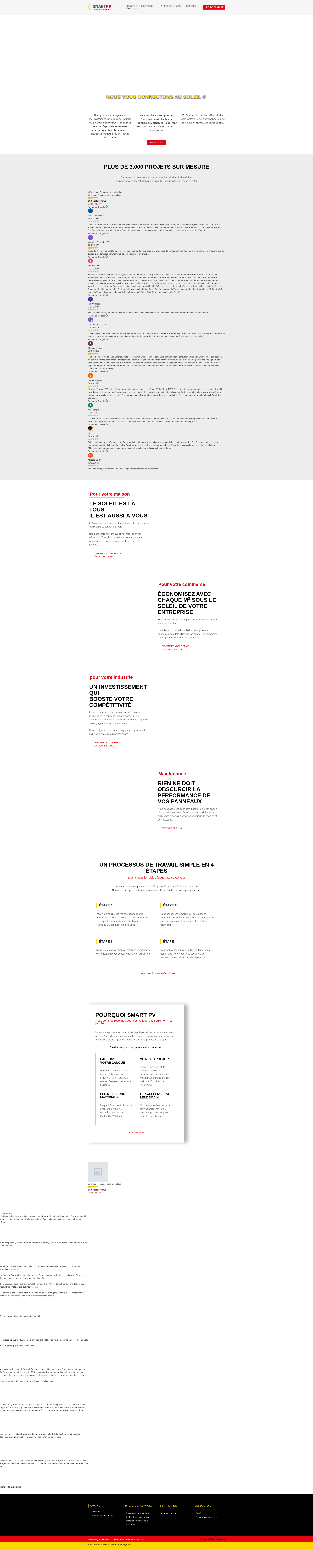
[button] (84, 51)
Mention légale (94, 1539)
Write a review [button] (94, 204)
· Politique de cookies (134, 1539)
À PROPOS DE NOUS (171, 6)
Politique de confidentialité (113, 1539)
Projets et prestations (139, 6)
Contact (191, 6)
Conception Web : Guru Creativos (213, 1539)
